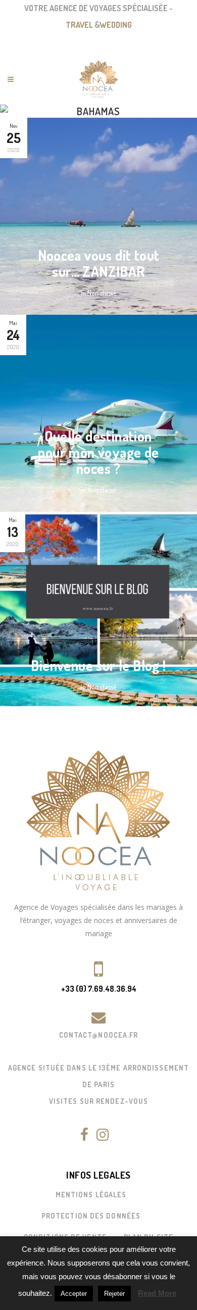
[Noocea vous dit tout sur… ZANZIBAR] (98, 216)
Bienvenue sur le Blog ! (98, 665)
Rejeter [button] (114, 1293)
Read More (157, 1293)
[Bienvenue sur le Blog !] (98, 610)
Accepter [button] (74, 1293)
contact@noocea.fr (98, 1035)
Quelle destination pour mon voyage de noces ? (98, 452)
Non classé (101, 292)
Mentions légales (91, 1194)
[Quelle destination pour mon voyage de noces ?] (98, 413)
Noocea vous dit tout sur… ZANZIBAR (99, 263)
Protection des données (90, 1215)
